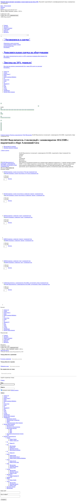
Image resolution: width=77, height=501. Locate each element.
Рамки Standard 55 (14, 476)
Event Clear (6, 79)
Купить (10, 178)
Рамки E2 (12, 443)
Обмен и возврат (8, 28)
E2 (4, 82)
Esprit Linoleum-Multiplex (10, 77)
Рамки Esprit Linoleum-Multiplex (18, 458)
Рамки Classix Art (14, 440)
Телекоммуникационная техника (15, 433)
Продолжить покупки (17, 359)
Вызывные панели (11, 418)
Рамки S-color (13, 473)
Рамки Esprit (13, 455)
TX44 (5, 87)
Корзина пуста (3, 7)
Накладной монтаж (12, 428)
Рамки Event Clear (14, 462)
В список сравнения (6, 359)
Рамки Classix (13, 439)
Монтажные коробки (15, 450)
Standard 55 (6, 83)
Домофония (7, 90)
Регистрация (7, 5)
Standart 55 (9, 477)
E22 (5, 85)
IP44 (11, 431)
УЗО (8, 435)
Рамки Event (13, 461)
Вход (2, 5)
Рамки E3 (12, 452)
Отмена (3, 380)
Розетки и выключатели (16, 135)
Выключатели (10, 425)
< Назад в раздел (5, 150)
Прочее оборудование (9, 92)
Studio (8, 478)
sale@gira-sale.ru (5, 350)
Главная (6, 25)
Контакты (6, 32)
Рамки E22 (12, 447)
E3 (4, 78)
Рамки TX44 (13, 485)
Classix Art (6, 71)
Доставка (6, 26)
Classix (5, 73)
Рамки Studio (13, 480)
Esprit (5, 75)
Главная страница (5, 135)
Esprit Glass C (7, 74)
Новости (6, 30)
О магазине (6, 29)
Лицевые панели (11, 147)
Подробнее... (7, 47)
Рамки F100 (13, 467)
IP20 (11, 429)
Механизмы (29, 135)
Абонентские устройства (13, 420)
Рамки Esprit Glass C (15, 456)
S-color (5, 89)
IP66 (11, 432)
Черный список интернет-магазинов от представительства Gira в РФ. (19, 1)
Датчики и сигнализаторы (13, 427)
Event (5, 81)
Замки (8, 421)
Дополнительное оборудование (15, 422)
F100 (5, 86)
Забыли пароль (14, 390)
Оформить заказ (5, 366)
